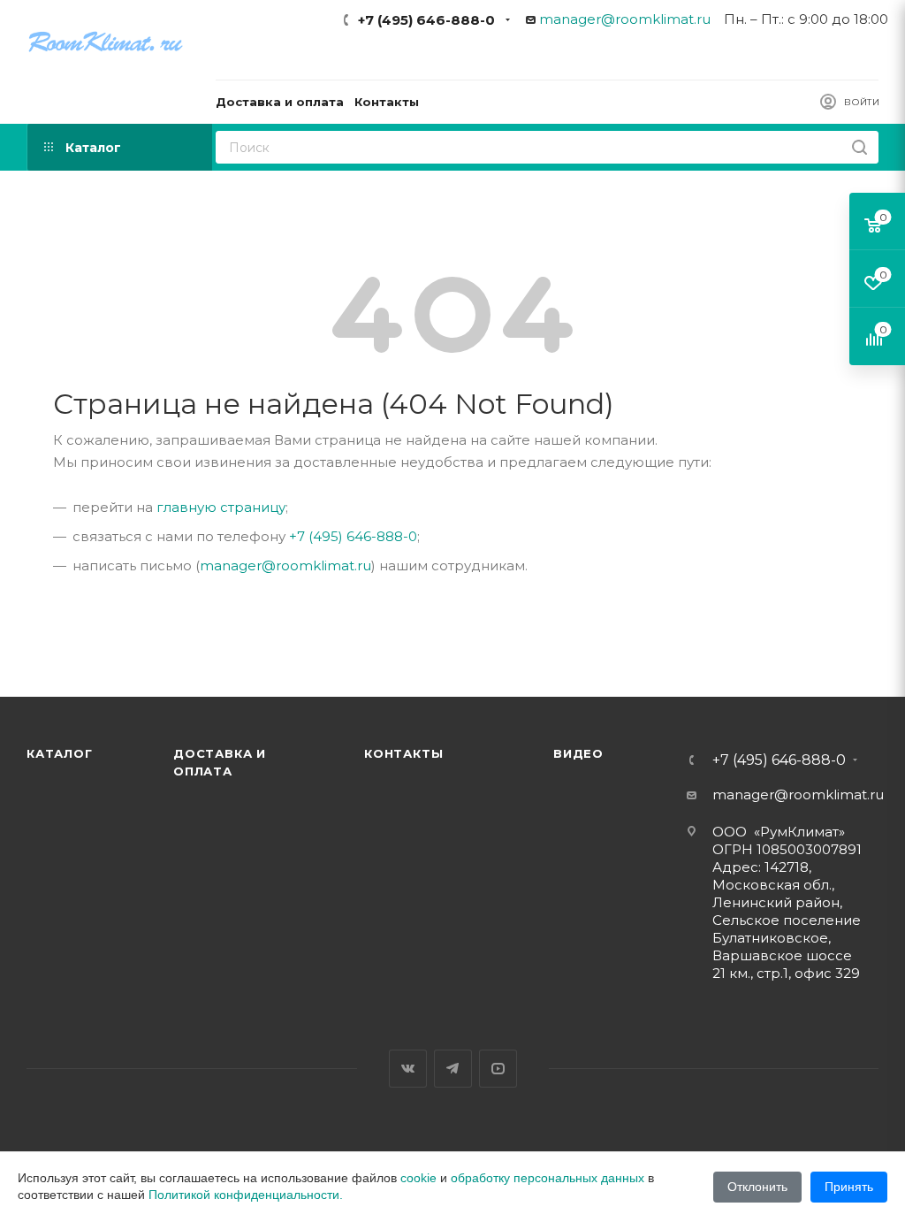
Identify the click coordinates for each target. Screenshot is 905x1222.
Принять (849, 1187)
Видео (578, 753)
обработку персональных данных (547, 1178)
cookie (418, 1178)
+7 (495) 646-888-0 (426, 19)
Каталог (60, 753)
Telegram (453, 1069)
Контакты (403, 753)
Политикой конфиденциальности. (245, 1195)
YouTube (498, 1069)
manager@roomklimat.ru (625, 19)
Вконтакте (408, 1069)
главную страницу (220, 507)
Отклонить (757, 1187)
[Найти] (859, 147)
